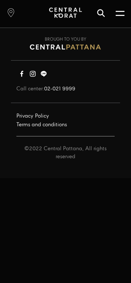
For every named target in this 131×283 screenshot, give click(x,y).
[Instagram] (32, 75)
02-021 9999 (59, 89)
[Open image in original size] (65, 12)
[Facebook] (21, 75)
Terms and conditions (41, 125)
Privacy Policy (32, 116)
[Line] (43, 75)
